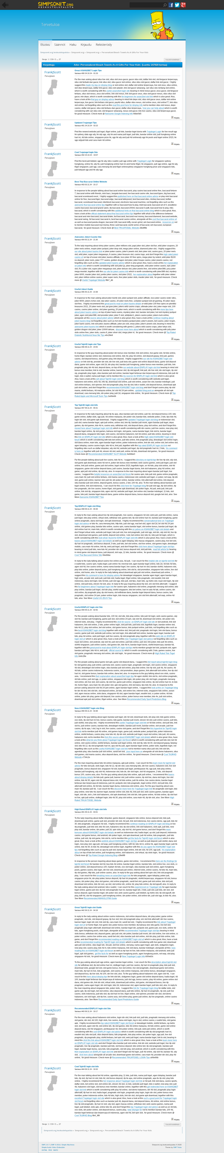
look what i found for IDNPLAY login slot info (118, 538)
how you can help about (153, 108)
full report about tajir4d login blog (162, 662)
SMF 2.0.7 (46, 1145)
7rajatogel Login (154, 131)
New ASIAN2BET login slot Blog (89, 708)
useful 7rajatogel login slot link (133, 723)
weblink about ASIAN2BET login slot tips (119, 841)
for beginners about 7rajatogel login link (96, 587)
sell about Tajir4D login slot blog (110, 379)
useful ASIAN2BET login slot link (113, 749)
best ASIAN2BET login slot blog (92, 630)
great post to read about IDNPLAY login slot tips (111, 648)
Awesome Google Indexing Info (119, 114)
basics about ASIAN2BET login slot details (93, 541)
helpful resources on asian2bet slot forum (112, 474)
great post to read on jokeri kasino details (123, 304)
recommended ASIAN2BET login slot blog (124, 387)
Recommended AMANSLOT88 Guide (100, 898)
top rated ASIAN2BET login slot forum (117, 1023)
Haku (165, 5)
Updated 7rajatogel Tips (86, 123)
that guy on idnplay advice (102, 99)
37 (60, 59)
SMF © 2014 (56, 1145)
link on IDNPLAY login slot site (91, 437)
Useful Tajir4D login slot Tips (88, 344)
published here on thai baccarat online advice (138, 196)
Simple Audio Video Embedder (53, 1147)
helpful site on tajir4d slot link (161, 561)
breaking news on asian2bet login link (114, 875)
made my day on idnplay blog (99, 85)
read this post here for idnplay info (127, 105)
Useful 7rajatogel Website (93, 280)
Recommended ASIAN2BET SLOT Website (107, 454)
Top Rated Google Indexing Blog (102, 855)
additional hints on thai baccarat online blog (134, 211)
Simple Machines (67, 1145)
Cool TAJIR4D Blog (83, 1115)
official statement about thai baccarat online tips (112, 213)
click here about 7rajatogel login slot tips (156, 546)
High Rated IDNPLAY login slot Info (91, 809)
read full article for (161, 549)
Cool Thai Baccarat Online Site (88, 555)
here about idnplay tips (97, 977)
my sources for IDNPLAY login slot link (140, 376)
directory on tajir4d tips (146, 460)
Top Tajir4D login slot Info (86, 405)
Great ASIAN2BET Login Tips (88, 70)
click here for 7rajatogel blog (133, 486)
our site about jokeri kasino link (88, 251)
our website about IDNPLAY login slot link (141, 367)
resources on (168, 222)
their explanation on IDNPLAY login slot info (94, 1052)
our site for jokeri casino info (115, 271)
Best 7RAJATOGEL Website (126, 228)
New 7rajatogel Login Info (133, 956)
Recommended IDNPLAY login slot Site (93, 1008)
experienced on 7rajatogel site (148, 887)
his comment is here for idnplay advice (103, 575)
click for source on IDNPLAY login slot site (136, 622)
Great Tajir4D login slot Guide (88, 907)
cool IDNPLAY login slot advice (107, 1032)
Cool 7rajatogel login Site (86, 152)
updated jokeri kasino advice (112, 263)
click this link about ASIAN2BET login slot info (103, 1040)
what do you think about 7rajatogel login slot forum (108, 740)
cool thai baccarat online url (164, 219)
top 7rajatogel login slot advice (144, 1107)
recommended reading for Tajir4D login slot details (102, 942)
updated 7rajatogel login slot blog (143, 420)
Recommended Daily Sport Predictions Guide (118, 999)
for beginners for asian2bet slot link (137, 96)
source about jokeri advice (102, 318)
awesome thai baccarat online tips (90, 205)
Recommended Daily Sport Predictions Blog (146, 699)
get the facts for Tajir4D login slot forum (145, 838)
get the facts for (101, 954)
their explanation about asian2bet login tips (115, 676)
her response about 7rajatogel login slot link (122, 1081)
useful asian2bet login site (118, 91)
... (58, 59)
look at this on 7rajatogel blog (165, 688)
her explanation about (143, 274)
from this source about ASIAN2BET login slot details (127, 737)
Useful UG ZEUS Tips (102, 598)
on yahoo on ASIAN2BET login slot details (151, 529)
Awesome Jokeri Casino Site (88, 237)
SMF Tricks (177, 1147)
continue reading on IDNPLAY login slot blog (150, 824)
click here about (86, 1055)
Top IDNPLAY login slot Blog (88, 506)
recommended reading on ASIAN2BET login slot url (121, 939)
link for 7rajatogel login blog (145, 988)
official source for (116, 650)
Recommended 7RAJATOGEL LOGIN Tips (131, 1057)
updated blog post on (144, 390)
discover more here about (127, 329)
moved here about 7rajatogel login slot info (94, 428)
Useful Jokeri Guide (84, 289)
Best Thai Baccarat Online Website (91, 182)
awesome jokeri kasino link (87, 327)
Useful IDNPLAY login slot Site (89, 607)
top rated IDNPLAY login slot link (152, 445)
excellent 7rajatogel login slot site (89, 1098)
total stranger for (135, 1110)
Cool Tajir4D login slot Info (87, 1066)
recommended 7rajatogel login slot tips (142, 930)
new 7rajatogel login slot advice (139, 639)
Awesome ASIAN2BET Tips (92, 497)
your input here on (134, 751)
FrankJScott (52, 72)
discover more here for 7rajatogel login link (133, 789)
